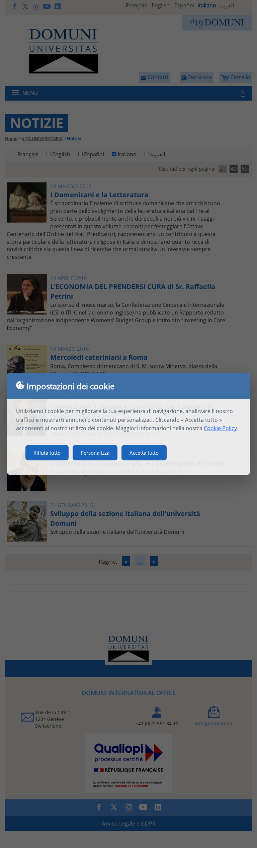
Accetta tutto (144, 452)
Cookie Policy (220, 428)
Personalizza (95, 452)
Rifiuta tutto (47, 452)
